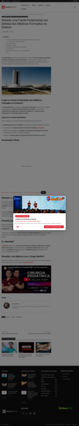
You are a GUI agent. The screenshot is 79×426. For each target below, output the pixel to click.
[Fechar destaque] (63, 197)
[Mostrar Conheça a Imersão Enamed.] (18, 227)
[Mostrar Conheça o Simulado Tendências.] (16, 227)
